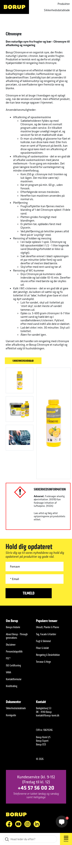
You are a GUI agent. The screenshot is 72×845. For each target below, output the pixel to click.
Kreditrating (11, 686)
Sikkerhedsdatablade (57, 10)
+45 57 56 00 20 (36, 787)
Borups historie (13, 627)
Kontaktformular (13, 679)
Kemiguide (11, 715)
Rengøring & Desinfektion (48, 655)
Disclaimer (11, 644)
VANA (8, 672)
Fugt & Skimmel (43, 641)
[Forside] (14, 7)
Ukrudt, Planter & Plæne (47, 627)
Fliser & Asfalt (42, 648)
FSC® (8, 658)
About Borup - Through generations (17, 635)
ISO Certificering (13, 665)
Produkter (64, 4)
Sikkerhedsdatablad (23, 360)
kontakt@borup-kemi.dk (47, 715)
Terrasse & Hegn (43, 661)
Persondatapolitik (14, 651)
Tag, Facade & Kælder (46, 634)
